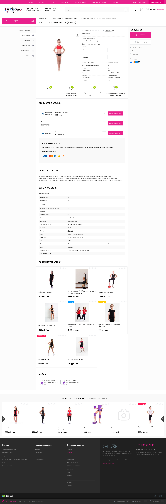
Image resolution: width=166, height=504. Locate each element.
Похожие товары (25, 50)
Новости (69, 475)
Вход (134, 2)
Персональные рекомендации (71, 398)
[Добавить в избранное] (77, 30)
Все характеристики (112, 62)
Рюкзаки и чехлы (7, 465)
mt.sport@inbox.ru (148, 449)
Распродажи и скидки (41, 459)
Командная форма (80, 2)
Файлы (28, 55)
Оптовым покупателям (99, 2)
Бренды (69, 485)
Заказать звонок (156, 2)
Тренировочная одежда (9, 449)
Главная (30, 2)
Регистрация (142, 2)
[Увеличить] (59, 55)
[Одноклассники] (134, 62)
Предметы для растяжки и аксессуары (13, 456)
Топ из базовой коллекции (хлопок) (79, 250)
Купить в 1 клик (142, 42)
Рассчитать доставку (138, 51)
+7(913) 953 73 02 (24, 501)
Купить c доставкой (115, 113)
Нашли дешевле (137, 48)
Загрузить (111, 77)
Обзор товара (26, 35)
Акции (52, 2)
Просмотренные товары (97, 398)
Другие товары (112, 244)
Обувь (4, 462)
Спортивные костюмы (8, 452)
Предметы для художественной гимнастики (14, 459)
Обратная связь (10, 501)
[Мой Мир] (136, 62)
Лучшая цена (38, 456)
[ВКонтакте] (131, 62)
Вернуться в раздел (24, 30)
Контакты (70, 479)
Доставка (115, 2)
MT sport (70, 231)
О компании (64, 2)
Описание (27, 40)
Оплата (69, 472)
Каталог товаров (11, 21)
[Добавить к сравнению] (77, 35)
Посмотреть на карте (108, 463)
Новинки (37, 449)
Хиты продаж (38, 452)
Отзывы (69, 482)
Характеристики (25, 45)
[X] (139, 62)
